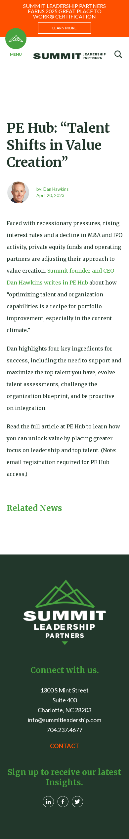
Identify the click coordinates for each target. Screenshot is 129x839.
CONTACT (64, 746)
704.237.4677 (64, 729)
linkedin (48, 801)
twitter (77, 801)
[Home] (64, 612)
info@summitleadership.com (64, 719)
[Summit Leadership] (77, 56)
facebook (62, 801)
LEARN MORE (64, 27)
